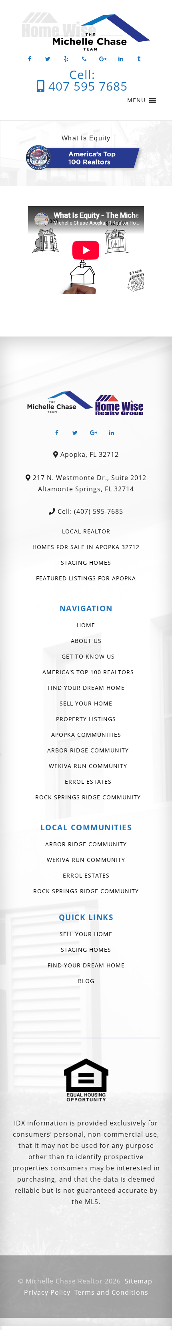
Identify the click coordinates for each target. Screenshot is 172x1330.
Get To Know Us (88, 656)
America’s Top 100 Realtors (88, 672)
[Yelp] (66, 59)
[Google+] (102, 59)
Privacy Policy (47, 1292)
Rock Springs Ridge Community (88, 797)
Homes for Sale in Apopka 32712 (86, 547)
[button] (136, 100)
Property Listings (86, 719)
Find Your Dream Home (86, 687)
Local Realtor (86, 531)
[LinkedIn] (120, 59)
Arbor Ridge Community (88, 750)
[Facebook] (29, 59)
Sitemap (138, 1281)
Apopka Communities (86, 734)
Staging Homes (86, 562)
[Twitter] (48, 59)
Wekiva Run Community (88, 766)
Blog (86, 981)
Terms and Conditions (111, 1292)
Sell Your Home (86, 703)
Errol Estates (88, 781)
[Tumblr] (139, 59)
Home (86, 625)
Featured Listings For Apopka (86, 578)
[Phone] (84, 59)
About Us (86, 641)
